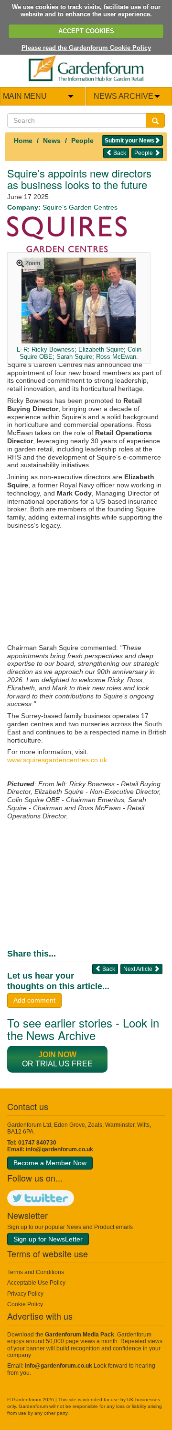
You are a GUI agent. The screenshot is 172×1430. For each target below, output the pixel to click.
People (82, 140)
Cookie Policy (25, 1304)
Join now (57, 1055)
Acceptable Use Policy (36, 1282)
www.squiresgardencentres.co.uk (57, 760)
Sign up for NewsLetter (48, 1239)
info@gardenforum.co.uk (59, 1149)
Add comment (34, 1000)
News (52, 140)
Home (23, 140)
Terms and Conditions (35, 1272)
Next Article (138, 969)
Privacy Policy (25, 1293)
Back (119, 153)
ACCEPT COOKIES (86, 31)
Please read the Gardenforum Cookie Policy (86, 47)
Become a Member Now (49, 1163)
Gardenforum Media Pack (79, 1334)
